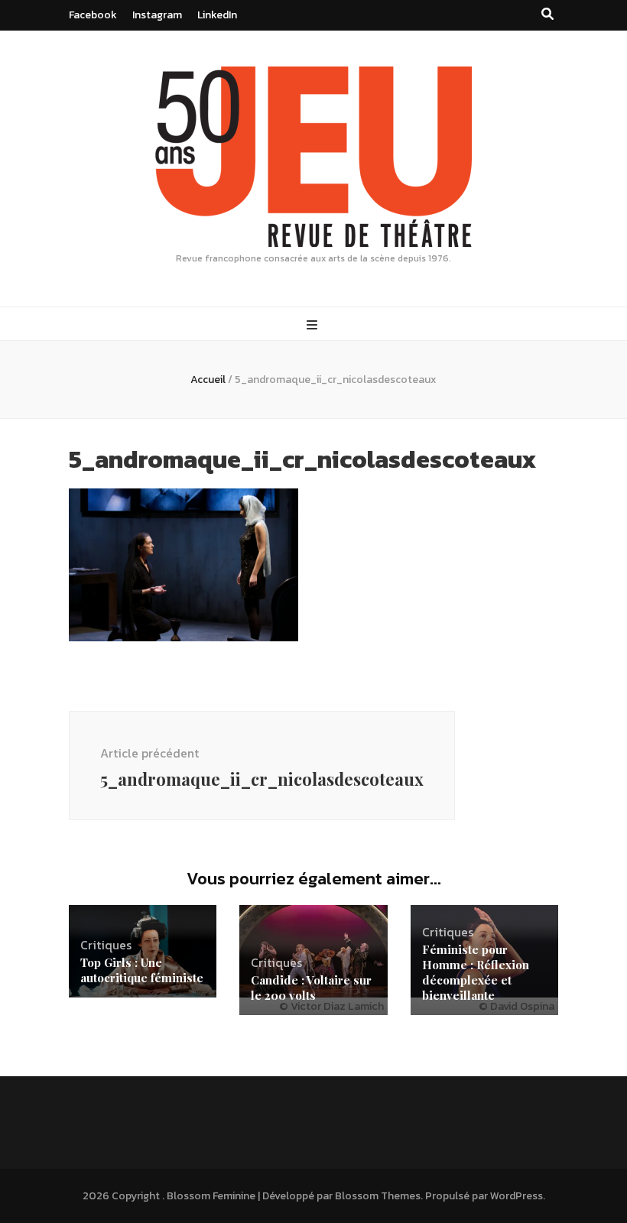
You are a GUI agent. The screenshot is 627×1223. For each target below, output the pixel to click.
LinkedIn (217, 15)
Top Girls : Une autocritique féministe (141, 970)
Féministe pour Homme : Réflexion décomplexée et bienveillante (475, 972)
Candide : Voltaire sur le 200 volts (311, 987)
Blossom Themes (378, 1196)
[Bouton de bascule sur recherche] (547, 14)
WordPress (516, 1196)
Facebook (93, 15)
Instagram (157, 15)
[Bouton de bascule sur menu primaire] (314, 325)
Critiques (106, 945)
